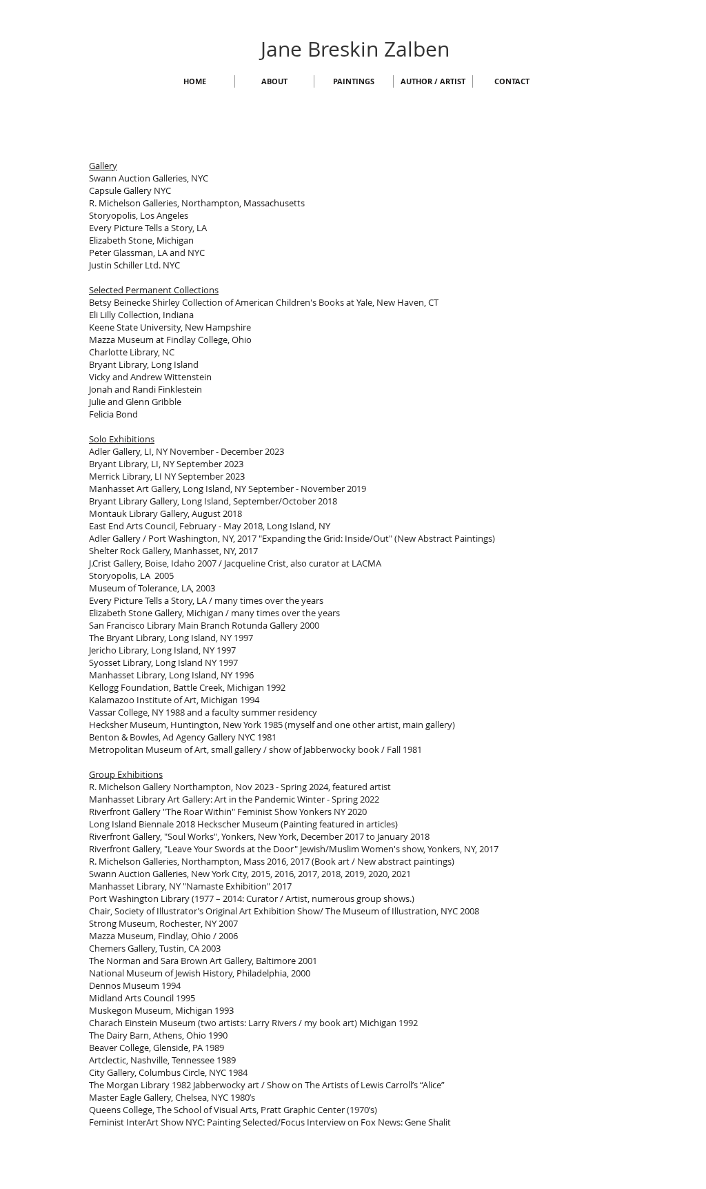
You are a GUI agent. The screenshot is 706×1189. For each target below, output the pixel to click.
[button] (274, 81)
